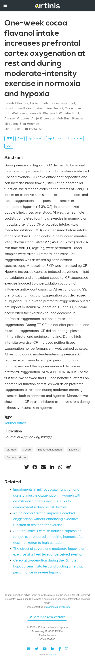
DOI (8, 145)
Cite (20, 138)
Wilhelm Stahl (69, 113)
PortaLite (35, 129)
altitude (11, 449)
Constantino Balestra (19, 108)
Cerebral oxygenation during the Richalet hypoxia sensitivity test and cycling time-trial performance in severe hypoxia (48, 566)
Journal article (15, 423)
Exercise (74, 449)
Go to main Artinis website (49, 617)
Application (35, 138)
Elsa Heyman (29, 123)
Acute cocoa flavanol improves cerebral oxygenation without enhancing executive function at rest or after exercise (46, 519)
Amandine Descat (50, 108)
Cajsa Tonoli (39, 103)
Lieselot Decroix (16, 103)
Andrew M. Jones (17, 118)
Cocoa (27, 449)
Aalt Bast (64, 118)
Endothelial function (50, 449)
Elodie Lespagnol (62, 103)
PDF (9, 138)
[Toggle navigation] (5, 5)
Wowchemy (53, 654)
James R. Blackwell (43, 113)
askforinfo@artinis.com (58, 607)
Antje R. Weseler (43, 118)
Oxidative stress (16, 457)
